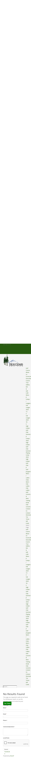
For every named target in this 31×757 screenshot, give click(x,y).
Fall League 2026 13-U (28, 409)
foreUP (12, 756)
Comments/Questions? (8, 726)
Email (5, 714)
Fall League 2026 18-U (28, 420)
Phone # (5, 720)
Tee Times (7, 703)
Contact (28, 513)
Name (5, 707)
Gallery (28, 385)
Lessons (28, 507)
